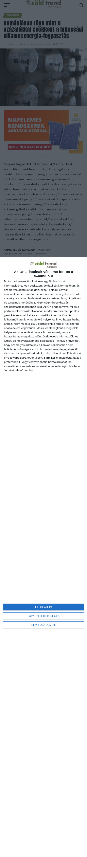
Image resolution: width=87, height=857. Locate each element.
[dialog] (43, 557)
